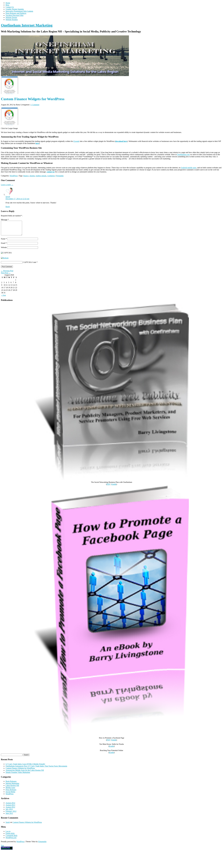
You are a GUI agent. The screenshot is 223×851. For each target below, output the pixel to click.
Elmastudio (42, 842)
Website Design (11, 17)
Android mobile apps (188, 168)
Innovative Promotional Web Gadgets (19, 11)
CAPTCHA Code (29, 262)
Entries (10, 833)
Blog (7, 5)
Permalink (60, 176)
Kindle (113, 484)
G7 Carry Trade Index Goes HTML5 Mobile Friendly (25, 764)
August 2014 (10, 803)
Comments (11, 835)
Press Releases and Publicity (16, 13)
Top (2, 845)
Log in (8, 831)
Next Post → (5, 273)
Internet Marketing (12, 783)
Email (4, 243)
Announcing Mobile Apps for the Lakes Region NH (25, 770)
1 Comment (35, 105)
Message (5, 220)
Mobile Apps (10, 788)
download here (121, 141)
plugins (32, 176)
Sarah (8, 197)
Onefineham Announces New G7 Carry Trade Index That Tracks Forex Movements (36, 766)
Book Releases (11, 781)
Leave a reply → (7, 185)
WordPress (14, 176)
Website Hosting (12, 20)
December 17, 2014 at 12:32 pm (17, 199)
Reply (8, 207)
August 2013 (10, 805)
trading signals (41, 176)
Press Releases (11, 790)
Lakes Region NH (12, 785)
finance (26, 176)
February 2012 (11, 811)
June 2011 (9, 813)
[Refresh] (4, 258)
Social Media (10, 792)
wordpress (51, 176)
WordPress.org (11, 838)
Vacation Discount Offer (14, 15)
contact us (51, 172)
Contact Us (10, 7)
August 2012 (10, 807)
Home (8, 3)
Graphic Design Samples (15, 9)
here (37, 143)
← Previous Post (7, 271)
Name (4, 239)
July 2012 (9, 809)
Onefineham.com (183, 154)
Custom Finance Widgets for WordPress (20, 768)
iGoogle (76, 141)
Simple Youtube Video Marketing (18, 772)
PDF (108, 484)
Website (4, 247)
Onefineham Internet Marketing (26, 25)
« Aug (3, 295)
